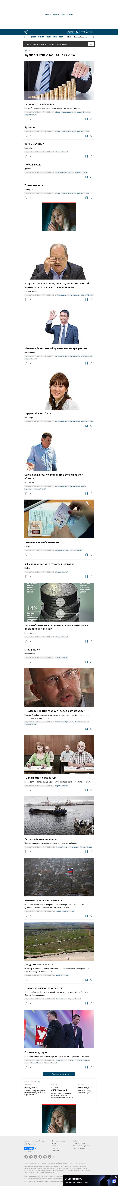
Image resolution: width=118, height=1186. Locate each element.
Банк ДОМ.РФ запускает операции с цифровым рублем (89, 1091)
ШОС (69, 37)
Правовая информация (81, 1146)
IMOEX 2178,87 (58, 37)
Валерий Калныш (37, 1063)
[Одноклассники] (40, 1157)
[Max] (49, 1157)
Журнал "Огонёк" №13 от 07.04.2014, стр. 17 (40, 975)
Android (75, 1141)
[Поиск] (87, 31)
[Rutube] (45, 1157)
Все (39, 1082)
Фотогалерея (73, 847)
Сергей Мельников (62, 550)
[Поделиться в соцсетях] (91, 119)
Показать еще (59, 1074)
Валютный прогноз (80, 37)
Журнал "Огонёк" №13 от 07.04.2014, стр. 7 (40, 550)
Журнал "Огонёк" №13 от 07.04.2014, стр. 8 (40, 722)
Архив (54, 1143)
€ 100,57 (41, 37)
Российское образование (65, 722)
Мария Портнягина (84, 112)
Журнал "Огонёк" (31, 115)
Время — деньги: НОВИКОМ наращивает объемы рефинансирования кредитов (62, 1095)
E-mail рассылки (79, 1148)
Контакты (56, 1146)
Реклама (55, 1148)
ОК (91, 44)
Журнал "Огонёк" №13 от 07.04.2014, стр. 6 (40, 295)
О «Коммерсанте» (59, 1141)
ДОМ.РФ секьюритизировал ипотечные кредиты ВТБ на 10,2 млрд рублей (36, 1092)
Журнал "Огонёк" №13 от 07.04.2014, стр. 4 (40, 112)
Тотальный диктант (82, 722)
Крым (59, 911)
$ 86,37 (33, 37)
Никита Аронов (62, 847)
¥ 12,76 (48, 37)
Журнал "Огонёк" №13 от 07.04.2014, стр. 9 (40, 786)
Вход (83, 32)
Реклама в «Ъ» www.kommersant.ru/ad (59, 14)
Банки (58, 112)
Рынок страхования (69, 112)
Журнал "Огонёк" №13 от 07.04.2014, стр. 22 (40, 1060)
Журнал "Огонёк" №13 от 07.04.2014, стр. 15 (40, 911)
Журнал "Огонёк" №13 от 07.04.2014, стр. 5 (40, 131)
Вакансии (55, 1151)
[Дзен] (35, 1157)
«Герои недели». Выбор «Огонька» (68, 295)
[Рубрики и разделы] (91, 31)
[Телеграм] (26, 1157)
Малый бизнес (62, 999)
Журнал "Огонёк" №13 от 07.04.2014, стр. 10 (40, 847)
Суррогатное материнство (65, 172)
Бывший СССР (61, 1060)
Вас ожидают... (75, 1178)
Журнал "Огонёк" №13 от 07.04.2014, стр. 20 (40, 999)
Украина (71, 1060)
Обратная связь (79, 1143)
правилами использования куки (57, 44)
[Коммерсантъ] (26, 32)
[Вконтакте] (31, 1157)
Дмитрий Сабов (87, 356)
